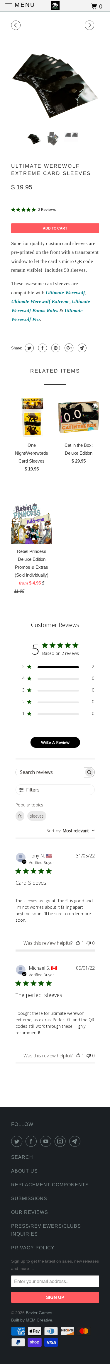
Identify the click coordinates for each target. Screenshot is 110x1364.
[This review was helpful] (78, 943)
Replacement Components (50, 1184)
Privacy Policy (33, 1247)
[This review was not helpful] (89, 943)
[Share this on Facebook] (42, 348)
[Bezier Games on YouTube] (47, 1141)
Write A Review (55, 742)
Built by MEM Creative (31, 1320)
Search (22, 1157)
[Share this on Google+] (68, 348)
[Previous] (16, 25)
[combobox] (71, 830)
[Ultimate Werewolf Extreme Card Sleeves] (55, 83)
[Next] (90, 25)
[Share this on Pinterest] (55, 348)
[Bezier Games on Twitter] (18, 1141)
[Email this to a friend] (81, 348)
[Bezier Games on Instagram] (61, 1141)
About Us (24, 1170)
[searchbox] (50, 772)
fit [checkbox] (20, 816)
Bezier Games (39, 1312)
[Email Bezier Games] (76, 1141)
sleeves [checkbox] (37, 816)
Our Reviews (29, 1212)
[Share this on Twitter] (28, 348)
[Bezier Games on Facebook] (32, 1141)
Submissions (29, 1198)
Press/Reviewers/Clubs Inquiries (46, 1230)
